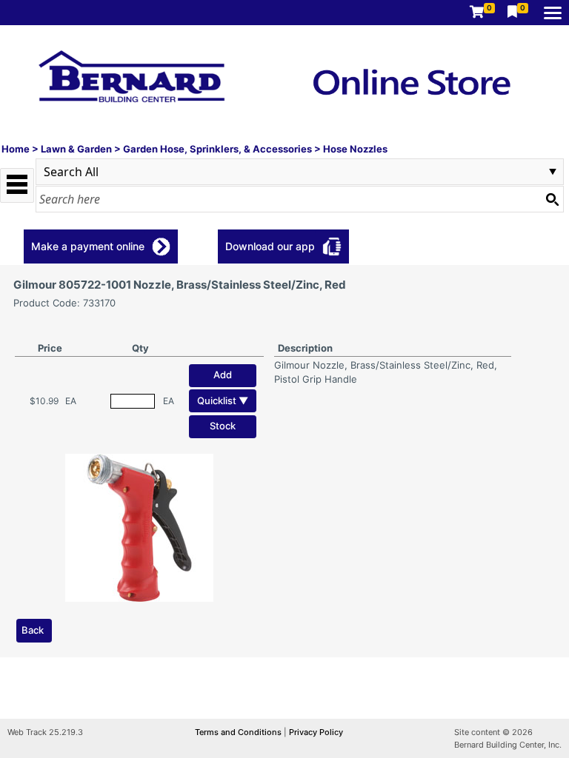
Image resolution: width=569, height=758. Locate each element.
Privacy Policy (316, 732)
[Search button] (552, 199)
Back (32, 630)
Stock (223, 426)
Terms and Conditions (239, 732)
